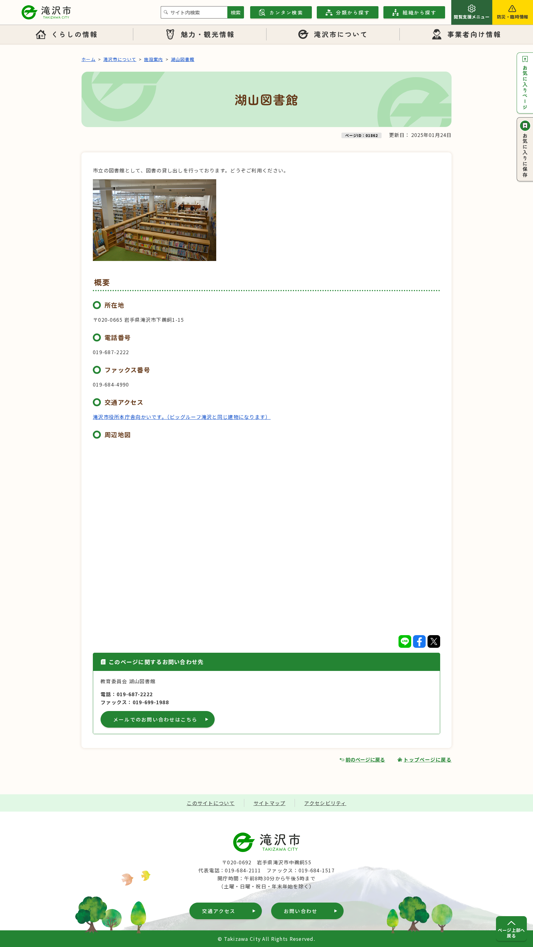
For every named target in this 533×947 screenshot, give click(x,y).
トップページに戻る (427, 759)
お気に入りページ (525, 87)
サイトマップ (270, 803)
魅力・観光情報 (208, 34)
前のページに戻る (365, 759)
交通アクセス (218, 911)
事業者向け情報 (474, 34)
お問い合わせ (300, 911)
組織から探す (419, 12)
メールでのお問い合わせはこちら (155, 719)
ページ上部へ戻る (511, 933)
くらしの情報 (74, 34)
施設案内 (153, 59)
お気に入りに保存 (525, 155)
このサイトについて (211, 803)
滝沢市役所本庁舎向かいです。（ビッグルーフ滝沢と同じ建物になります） (182, 416)
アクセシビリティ (325, 803)
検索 (236, 12)
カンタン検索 (286, 12)
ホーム (88, 59)
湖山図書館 (182, 59)
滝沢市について (341, 34)
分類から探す (353, 12)
